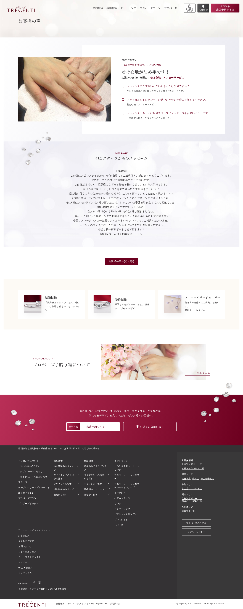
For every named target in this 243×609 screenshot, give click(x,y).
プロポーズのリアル (196, 523)
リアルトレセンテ (196, 532)
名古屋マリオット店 (192, 489)
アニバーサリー (173, 8)
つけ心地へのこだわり (31, 466)
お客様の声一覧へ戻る (122, 261)
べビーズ (118, 525)
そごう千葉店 (207, 479)
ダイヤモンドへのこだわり (33, 477)
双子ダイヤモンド (27, 493)
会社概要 (60, 603)
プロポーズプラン (150, 8)
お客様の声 (69, 448)
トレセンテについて (28, 461)
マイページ (24, 562)
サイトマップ (74, 603)
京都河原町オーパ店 (192, 499)
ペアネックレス (122, 498)
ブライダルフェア (27, 551)
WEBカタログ (25, 568)
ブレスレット (121, 519)
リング (117, 503)
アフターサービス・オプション (34, 530)
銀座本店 (186, 479)
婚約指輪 (98, 8)
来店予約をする (87, 426)
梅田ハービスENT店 (192, 501)
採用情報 (114, 603)
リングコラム (25, 573)
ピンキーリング (122, 509)
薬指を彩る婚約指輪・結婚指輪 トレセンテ (40, 448)
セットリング (128, 8)
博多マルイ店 (188, 511)
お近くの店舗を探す (151, 426)
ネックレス (120, 493)
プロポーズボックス (28, 503)
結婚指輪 (112, 8)
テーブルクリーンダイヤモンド (34, 487)
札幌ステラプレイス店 (193, 468)
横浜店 (195, 479)
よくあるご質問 (26, 541)
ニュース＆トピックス (29, 557)
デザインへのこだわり (31, 471)
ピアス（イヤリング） (125, 514)
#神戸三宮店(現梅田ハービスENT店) (142, 65)
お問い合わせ (25, 546)
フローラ (22, 482)
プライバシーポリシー (95, 603)
